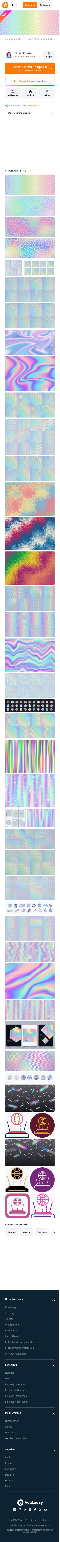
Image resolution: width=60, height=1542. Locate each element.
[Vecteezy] (5, 5)
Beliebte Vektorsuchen (17, 1504)
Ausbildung (11, 1445)
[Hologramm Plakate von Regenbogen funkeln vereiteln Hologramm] (15, 834)
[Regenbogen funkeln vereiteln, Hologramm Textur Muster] (29, 701)
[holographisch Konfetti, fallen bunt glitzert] (29, 1215)
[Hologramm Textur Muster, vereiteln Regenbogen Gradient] (29, 453)
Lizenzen (10, 1487)
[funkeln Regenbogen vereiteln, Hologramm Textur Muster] (29, 964)
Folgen (49, 56)
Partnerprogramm (15, 1499)
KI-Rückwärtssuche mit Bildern (21, 1456)
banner (12, 1347)
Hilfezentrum (12, 1535)
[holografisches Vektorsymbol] (17, 1161)
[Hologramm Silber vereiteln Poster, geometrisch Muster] (13, 267)
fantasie (42, 1347)
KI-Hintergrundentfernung (19, 1462)
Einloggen (45, 5)
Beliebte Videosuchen (16, 1516)
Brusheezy (10, 1422)
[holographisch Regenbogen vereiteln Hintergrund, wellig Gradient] (29, 390)
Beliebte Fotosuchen (16, 1510)
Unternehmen (12, 1439)
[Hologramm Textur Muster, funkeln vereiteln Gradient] (29, 421)
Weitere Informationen (19, 112)
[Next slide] (47, 1347)
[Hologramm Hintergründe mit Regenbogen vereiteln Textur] (29, 875)
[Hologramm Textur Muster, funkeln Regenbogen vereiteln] (29, 641)
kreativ (26, 1347)
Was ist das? (33, 105)
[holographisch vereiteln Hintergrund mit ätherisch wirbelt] (29, 1017)
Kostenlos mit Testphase (30, 68)
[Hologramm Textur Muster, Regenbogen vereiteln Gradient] (29, 742)
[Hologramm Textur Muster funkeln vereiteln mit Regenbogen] (20, 284)
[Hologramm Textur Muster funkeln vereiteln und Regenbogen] (29, 332)
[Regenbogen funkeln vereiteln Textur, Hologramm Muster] (29, 898)
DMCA (8, 1493)
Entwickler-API (12, 1451)
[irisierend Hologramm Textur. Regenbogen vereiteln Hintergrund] (29, 515)
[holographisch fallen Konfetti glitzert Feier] (29, 1134)
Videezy (9, 1433)
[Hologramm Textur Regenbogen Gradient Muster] (29, 925)
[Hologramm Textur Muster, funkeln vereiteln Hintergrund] (29, 614)
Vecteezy (9, 1427)
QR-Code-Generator (15, 1468)
